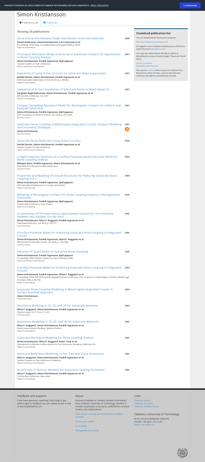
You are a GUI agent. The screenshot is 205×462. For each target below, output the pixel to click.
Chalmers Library (142, 400)
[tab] (29, 23)
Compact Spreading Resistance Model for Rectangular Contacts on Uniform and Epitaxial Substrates (69, 107)
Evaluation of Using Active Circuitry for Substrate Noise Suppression (61, 73)
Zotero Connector (144, 63)
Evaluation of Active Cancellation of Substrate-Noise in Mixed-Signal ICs (63, 89)
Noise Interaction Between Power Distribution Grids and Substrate (60, 38)
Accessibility (81, 425)
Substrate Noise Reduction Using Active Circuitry (49, 140)
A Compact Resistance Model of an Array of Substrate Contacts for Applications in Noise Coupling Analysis (69, 55)
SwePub (151, 70)
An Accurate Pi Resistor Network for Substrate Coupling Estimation (61, 370)
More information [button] (100, 5)
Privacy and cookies (85, 421)
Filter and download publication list (152, 42)
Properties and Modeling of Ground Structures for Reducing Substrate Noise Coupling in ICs (67, 177)
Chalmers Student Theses (146, 406)
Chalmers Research (143, 403)
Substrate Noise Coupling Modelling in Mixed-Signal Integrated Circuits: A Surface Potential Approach (64, 290)
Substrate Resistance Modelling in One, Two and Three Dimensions (60, 353)
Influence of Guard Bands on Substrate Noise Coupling (52, 251)
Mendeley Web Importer (147, 66)
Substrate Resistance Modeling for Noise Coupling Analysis (55, 337)
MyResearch (159, 49)
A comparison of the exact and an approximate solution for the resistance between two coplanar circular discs (65, 215)
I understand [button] (190, 5)
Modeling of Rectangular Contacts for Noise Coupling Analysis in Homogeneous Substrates (68, 196)
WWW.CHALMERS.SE (144, 424)
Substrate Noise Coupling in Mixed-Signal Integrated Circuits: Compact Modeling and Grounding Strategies (69, 125)
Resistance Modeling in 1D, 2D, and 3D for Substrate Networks (57, 305)
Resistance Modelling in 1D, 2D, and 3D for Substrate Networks (58, 321)
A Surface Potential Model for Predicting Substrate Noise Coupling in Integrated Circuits (69, 234)
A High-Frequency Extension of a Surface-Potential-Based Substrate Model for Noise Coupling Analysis (67, 158)
